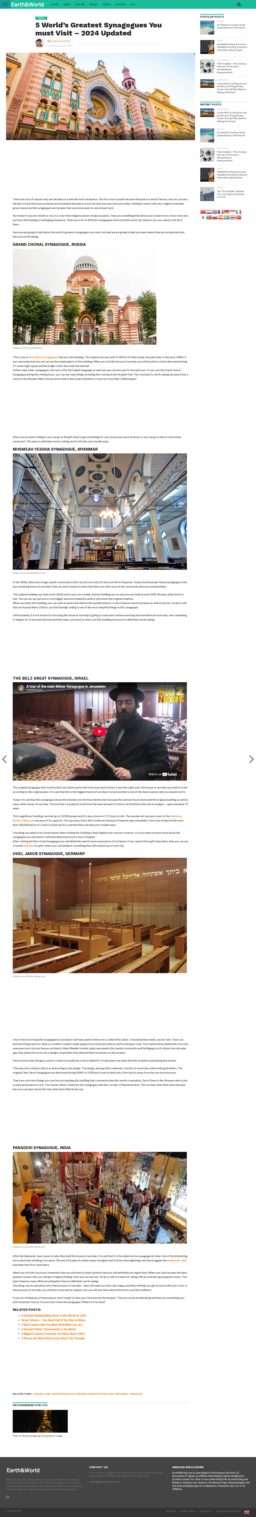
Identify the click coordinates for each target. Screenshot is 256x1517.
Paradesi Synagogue (89, 1394)
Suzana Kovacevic (61, 40)
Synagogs (136, 1394)
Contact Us (205, 1511)
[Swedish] (227, 217)
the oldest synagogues (43, 357)
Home (55, 4)
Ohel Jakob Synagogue (60, 1394)
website (28, 845)
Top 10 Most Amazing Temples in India (37, 1436)
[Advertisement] (101, 171)
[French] (221, 211)
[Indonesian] (233, 211)
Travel (94, 4)
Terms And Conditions (228, 1511)
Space (107, 4)
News (67, 4)
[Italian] (239, 211)
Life (133, 4)
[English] (215, 211)
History (120, 4)
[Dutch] (209, 211)
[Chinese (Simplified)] (203, 211)
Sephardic (122, 1394)
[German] (227, 211)
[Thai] (233, 217)
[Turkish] (239, 217)
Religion (108, 1394)
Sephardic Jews (177, 1260)
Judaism (38, 1394)
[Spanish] (221, 217)
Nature (80, 4)
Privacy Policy (188, 1511)
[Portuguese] (209, 217)
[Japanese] (203, 217)
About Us (171, 1511)
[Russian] (215, 217)
